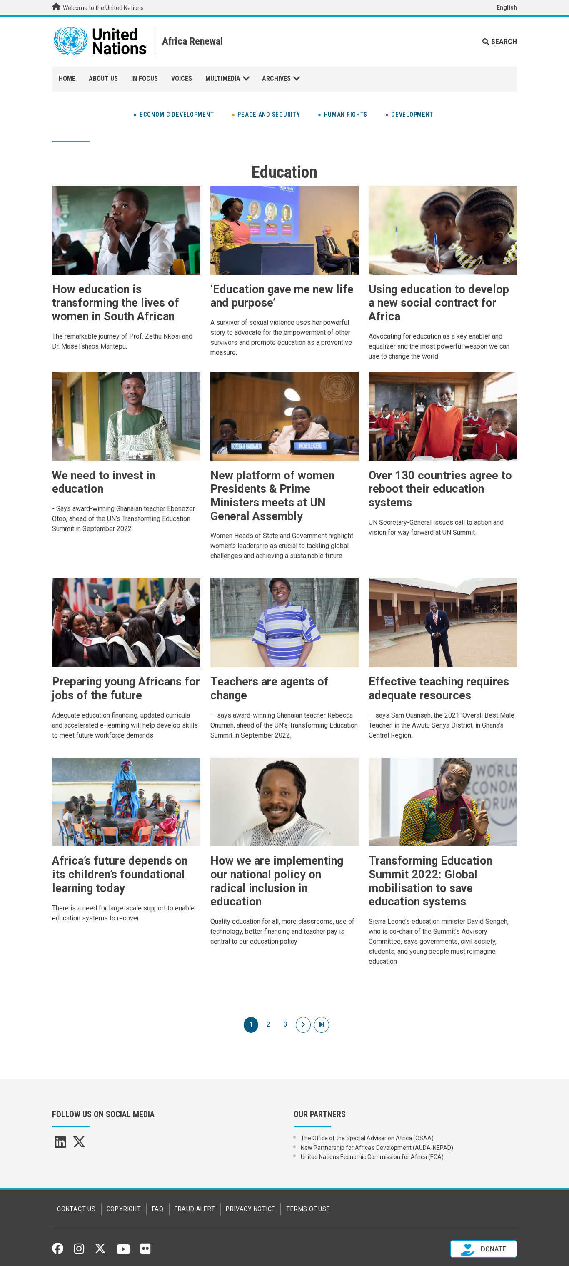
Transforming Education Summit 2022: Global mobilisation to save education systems (430, 881)
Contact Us (76, 1209)
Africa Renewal (192, 41)
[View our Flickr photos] (145, 1251)
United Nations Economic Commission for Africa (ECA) (372, 1157)
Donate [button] (492, 1250)
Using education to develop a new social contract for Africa (439, 303)
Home (67, 78)
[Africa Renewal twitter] (79, 1145)
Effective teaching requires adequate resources (439, 688)
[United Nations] (100, 41)
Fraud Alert (195, 1209)
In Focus (144, 78)
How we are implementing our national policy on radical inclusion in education (276, 881)
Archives (276, 78)
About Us (103, 78)
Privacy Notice (250, 1209)
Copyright (124, 1209)
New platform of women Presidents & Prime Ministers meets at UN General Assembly (272, 496)
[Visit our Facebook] (57, 1251)
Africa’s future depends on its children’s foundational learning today (119, 874)
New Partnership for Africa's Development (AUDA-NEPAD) (377, 1147)
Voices (181, 78)
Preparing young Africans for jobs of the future (126, 688)
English (507, 7)
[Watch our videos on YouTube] (123, 1252)
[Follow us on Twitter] (100, 1251)
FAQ (158, 1209)
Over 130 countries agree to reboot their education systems (440, 489)
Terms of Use (308, 1209)
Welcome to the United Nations (103, 8)
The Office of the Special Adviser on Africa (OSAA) (367, 1138)
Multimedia (222, 78)
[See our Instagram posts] (79, 1252)
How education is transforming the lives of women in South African (115, 303)
